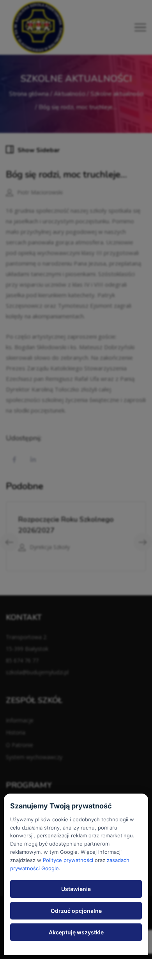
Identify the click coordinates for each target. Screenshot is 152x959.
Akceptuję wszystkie (76, 932)
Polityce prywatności (68, 860)
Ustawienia (76, 888)
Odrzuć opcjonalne (76, 910)
